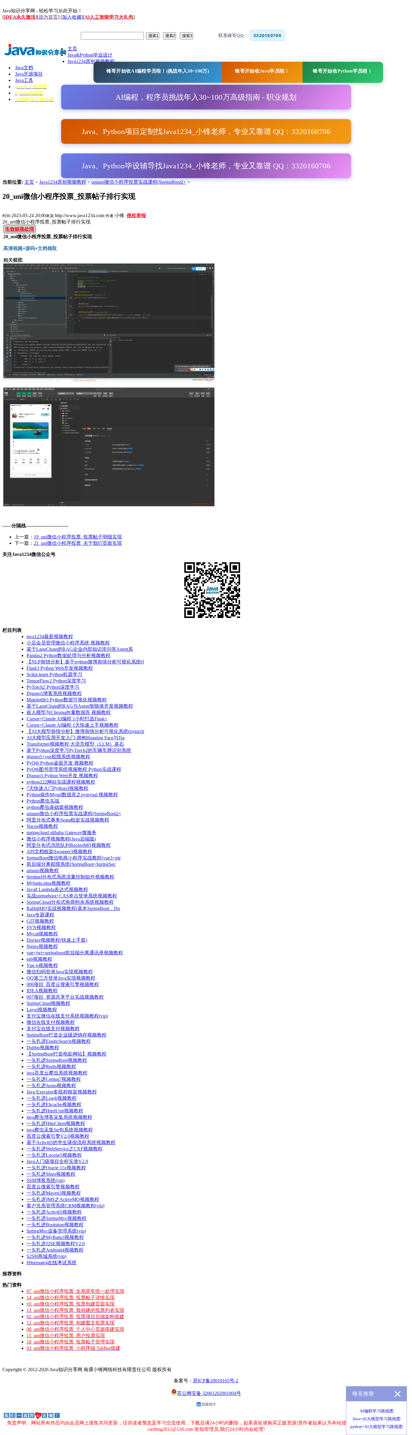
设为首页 (48, 17)
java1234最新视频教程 (50, 636)
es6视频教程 (39, 959)
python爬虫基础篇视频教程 (55, 807)
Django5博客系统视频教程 (54, 693)
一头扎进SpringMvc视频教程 (57, 1218)
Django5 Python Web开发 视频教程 (62, 775)
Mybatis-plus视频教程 (49, 883)
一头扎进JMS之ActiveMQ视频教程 (63, 1199)
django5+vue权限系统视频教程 (58, 756)
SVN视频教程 (41, 927)
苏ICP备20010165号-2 (215, 1380)
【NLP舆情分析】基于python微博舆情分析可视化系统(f (85, 661)
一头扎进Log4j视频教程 (52, 1098)
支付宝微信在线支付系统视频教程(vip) (67, 1016)
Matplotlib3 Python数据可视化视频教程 (67, 699)
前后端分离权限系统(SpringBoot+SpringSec (71, 864)
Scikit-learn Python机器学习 (54, 674)
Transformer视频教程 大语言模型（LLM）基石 (75, 744)
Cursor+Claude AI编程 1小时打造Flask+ (67, 718)
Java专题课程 (40, 914)
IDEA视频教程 (42, 990)
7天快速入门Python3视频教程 (57, 788)
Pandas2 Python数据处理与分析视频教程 (68, 655)
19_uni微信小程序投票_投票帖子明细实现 (78, 536)
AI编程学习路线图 (377, 1411)
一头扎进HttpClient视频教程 (56, 1123)
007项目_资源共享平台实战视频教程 (65, 997)
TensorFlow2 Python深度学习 (56, 680)
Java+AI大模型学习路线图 (377, 1419)
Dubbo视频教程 (43, 1047)
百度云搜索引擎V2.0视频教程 (58, 1136)
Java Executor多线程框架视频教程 (62, 1091)
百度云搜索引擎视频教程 (53, 1186)
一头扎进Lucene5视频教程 (54, 1155)
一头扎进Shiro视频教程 (51, 1174)
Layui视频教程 (42, 1009)
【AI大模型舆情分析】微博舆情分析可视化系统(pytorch (85, 731)
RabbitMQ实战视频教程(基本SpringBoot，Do (73, 908)
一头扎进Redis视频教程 (51, 1066)
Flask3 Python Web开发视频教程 (60, 668)
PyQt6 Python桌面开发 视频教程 (60, 763)
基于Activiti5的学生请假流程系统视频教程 (71, 1142)
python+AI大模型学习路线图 (376, 1426)
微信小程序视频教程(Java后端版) (61, 838)
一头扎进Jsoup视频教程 (51, 1085)
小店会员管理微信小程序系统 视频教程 (68, 642)
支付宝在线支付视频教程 (53, 1028)
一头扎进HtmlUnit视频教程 (55, 1110)
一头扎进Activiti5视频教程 (54, 1212)
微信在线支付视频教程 (51, 1022)
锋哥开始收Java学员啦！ (262, 70)
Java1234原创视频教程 (62, 182)
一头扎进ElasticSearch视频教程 (59, 1041)
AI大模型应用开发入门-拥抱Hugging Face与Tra (76, 737)
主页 (29, 182)
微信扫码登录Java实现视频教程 (60, 971)
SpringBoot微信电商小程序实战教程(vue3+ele (74, 857)
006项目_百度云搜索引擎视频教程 (63, 984)
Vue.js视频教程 (42, 965)
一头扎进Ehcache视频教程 (54, 1104)
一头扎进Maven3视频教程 (54, 1193)
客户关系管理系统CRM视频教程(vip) (65, 1205)
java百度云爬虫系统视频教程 (57, 1072)
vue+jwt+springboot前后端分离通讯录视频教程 (75, 952)
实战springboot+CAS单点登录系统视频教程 (72, 895)
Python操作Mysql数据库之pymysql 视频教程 (72, 794)
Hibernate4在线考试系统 (52, 1262)
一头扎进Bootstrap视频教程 (55, 1224)
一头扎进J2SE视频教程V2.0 (56, 1243)
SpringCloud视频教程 (48, 1003)
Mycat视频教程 (42, 933)
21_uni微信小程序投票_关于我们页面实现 (78, 543)
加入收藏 (71, 17)
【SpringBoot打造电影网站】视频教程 (66, 1053)
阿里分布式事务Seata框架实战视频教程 (68, 819)
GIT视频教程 (40, 921)
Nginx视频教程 (42, 946)
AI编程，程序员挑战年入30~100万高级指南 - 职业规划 (206, 97)
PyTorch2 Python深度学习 (53, 687)
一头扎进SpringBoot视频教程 (57, 1060)
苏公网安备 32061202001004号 (209, 1393)
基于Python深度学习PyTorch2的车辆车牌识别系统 (79, 750)
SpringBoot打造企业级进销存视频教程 (66, 1034)
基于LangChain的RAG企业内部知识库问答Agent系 (80, 649)
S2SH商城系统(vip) (46, 1256)
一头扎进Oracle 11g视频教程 (56, 1167)
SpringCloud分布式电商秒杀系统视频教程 (70, 902)
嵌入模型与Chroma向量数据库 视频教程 (69, 712)
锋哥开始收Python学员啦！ (342, 70)
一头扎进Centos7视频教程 (54, 1079)
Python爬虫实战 (43, 800)
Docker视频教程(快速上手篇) (57, 940)
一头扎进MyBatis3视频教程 (55, 1237)
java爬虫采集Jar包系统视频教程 (60, 1129)
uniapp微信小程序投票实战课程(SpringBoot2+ (138, 182)
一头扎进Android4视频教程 (55, 1250)
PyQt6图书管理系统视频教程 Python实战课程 (74, 769)
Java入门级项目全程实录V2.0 (57, 1161)
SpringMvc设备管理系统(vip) (56, 1231)
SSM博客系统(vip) (46, 1180)
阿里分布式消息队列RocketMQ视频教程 (69, 845)
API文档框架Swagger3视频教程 (59, 851)
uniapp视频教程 (43, 870)
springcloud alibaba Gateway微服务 (62, 832)
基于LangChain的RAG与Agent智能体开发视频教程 (80, 706)
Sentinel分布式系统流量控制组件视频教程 (70, 876)
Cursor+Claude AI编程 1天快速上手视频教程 (73, 725)
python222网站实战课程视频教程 (61, 782)
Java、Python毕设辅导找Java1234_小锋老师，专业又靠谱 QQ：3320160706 (206, 166)
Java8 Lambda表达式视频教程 (57, 889)
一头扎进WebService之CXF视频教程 (65, 1148)
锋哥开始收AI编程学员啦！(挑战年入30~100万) (157, 70)
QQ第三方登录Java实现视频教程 (61, 978)
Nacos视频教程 (42, 826)
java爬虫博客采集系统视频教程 (59, 1117)
